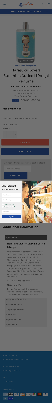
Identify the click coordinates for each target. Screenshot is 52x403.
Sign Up (11, 216)
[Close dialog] (50, 182)
